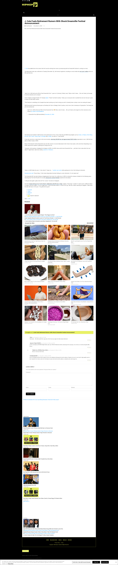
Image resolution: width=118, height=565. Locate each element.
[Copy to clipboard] (29, 196)
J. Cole (26, 68)
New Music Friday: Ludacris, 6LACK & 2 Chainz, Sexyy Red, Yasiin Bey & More (40, 445)
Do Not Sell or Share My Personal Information (82, 562)
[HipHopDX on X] (26, 0)
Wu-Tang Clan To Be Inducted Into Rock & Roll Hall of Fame (36, 472)
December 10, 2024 (49, 114)
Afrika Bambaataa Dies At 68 (29, 485)
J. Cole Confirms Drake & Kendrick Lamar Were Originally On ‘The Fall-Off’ (41, 221)
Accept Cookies (105, 562)
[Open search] (23, 12)
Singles (65, 539)
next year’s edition (84, 71)
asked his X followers (48, 149)
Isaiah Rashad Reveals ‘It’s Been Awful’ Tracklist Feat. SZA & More (38, 459)
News (47, 539)
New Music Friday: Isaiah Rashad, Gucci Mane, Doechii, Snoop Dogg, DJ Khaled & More (42, 498)
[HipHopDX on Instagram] (24, 0)
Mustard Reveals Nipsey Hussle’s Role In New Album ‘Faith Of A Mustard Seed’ (40, 531)
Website (73, 387)
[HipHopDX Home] (29, 5)
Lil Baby (49, 136)
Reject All (96, 562)
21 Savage (43, 136)
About (62, 542)
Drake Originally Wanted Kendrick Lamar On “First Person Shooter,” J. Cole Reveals (43, 218)
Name (27, 387)
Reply (90, 340)
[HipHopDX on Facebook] (22, 0)
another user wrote (57, 170)
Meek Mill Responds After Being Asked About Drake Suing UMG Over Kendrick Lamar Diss (43, 528)
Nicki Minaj (89, 134)
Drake (80, 134)
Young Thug (37, 136)
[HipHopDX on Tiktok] (27, 0)
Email (50, 387)
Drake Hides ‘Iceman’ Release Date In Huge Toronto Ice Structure (37, 432)
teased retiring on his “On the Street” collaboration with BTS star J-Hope (45, 183)
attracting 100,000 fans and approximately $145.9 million (64, 139)
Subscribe (25, 551)
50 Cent (26, 136)
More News (26, 501)
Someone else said (29, 173)
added (46, 97)
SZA (30, 136)
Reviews (70, 539)
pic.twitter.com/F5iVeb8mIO (37, 111)
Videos (60, 539)
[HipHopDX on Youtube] (29, 0)
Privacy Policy (57, 542)
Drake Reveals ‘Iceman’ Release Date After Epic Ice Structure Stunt (38, 428)
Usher (32, 136)
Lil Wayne (84, 134)
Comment (28, 372)
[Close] (116, 562)
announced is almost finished (52, 177)
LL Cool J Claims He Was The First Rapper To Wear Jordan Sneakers (38, 535)
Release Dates (53, 539)
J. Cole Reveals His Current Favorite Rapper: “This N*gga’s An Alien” (40, 214)
